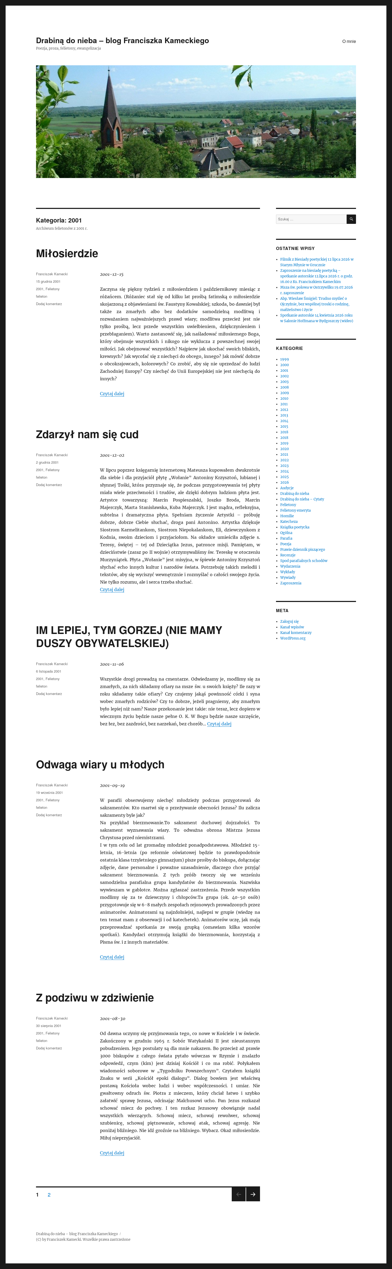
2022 (284, 460)
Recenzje (287, 555)
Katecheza (289, 521)
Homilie (287, 516)
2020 (284, 449)
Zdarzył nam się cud (87, 433)
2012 (284, 409)
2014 (284, 421)
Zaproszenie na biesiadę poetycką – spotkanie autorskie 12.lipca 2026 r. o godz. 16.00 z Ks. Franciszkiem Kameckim (316, 276)
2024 (284, 471)
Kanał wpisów (292, 627)
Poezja (285, 544)
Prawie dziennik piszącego (302, 549)
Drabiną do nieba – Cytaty (302, 499)
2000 (284, 365)
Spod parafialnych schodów (303, 561)
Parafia (286, 538)
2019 (284, 443)
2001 (39, 288)
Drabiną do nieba (294, 493)
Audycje (287, 488)
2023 (284, 465)
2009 (284, 393)
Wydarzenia (290, 566)
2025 (284, 477)
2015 (284, 426)
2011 (284, 404)
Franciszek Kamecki (52, 273)
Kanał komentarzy (295, 633)
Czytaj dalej (112, 393)
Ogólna (286, 533)
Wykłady (287, 572)
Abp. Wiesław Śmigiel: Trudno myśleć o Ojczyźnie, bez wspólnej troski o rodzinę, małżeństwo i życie (314, 304)
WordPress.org (293, 638)
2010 (284, 398)
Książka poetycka (294, 527)
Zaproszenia (290, 583)
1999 (284, 359)
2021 (284, 454)
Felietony (53, 288)
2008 (284, 387)
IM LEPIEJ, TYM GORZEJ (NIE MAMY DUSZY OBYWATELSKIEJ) (129, 636)
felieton (41, 296)
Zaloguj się (289, 621)
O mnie (349, 41)
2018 (284, 432)
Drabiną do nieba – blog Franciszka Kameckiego (122, 40)
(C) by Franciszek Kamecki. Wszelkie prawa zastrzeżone (83, 1239)
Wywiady (287, 577)
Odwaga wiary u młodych (100, 763)
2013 (284, 415)
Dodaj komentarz (49, 303)
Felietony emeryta (295, 510)
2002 (284, 376)
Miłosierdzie (67, 252)
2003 (284, 381)
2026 (284, 482)
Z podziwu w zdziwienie (95, 997)
